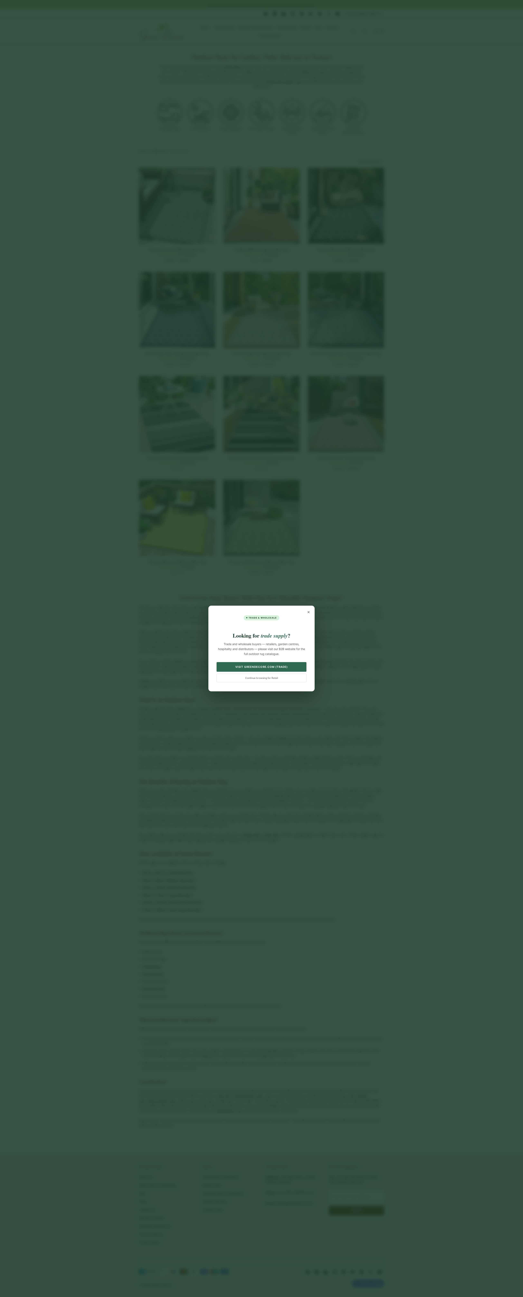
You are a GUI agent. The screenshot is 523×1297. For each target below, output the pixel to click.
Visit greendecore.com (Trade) (261, 666)
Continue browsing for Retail (261, 677)
